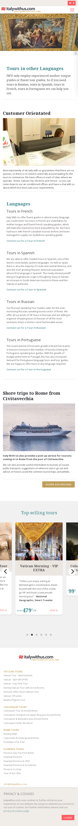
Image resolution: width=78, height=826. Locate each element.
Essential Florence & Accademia (20, 765)
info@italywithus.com (15, 784)
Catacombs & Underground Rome (21, 738)
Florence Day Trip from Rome (19, 752)
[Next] (72, 571)
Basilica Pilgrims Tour (15, 700)
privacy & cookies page (16, 811)
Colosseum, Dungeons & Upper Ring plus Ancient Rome (32, 714)
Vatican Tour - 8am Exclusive (18, 675)
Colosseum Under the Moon (18, 723)
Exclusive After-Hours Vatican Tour (21, 691)
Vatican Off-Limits (13, 696)
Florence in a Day (12, 769)
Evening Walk (10, 733)
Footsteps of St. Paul (14, 742)
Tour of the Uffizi (12, 773)
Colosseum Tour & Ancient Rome (21, 710)
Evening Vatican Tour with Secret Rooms (24, 687)
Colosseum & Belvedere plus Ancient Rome (26, 718)
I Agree (68, 817)
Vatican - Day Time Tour (16, 683)
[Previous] (6, 571)
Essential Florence (13, 756)
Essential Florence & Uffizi (17, 761)
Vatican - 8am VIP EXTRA (16, 679)
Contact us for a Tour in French (26, 240)
